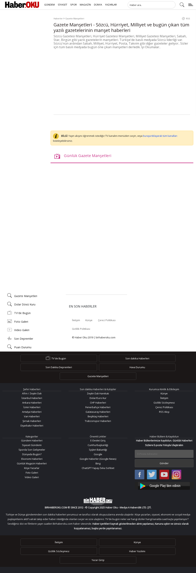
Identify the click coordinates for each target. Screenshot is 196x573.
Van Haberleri (32, 416)
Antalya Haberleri (32, 411)
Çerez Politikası (107, 320)
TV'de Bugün (22, 313)
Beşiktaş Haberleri (98, 416)
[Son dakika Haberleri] (98, 501)
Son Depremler (23, 338)
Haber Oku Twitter (152, 474)
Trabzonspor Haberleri (98, 421)
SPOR (73, 4)
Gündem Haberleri (31, 440)
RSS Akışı (164, 411)
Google (98, 454)
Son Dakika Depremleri (59, 367)
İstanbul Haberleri (31, 398)
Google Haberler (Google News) (98, 459)
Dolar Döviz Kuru (24, 304)
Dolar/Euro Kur (98, 398)
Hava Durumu (137, 367)
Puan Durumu (22, 347)
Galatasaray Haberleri (98, 411)
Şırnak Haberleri (32, 421)
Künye (88, 320)
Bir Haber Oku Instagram (176, 474)
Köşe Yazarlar (31, 468)
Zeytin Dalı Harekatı (98, 393)
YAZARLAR (111, 4)
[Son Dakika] (22, 5)
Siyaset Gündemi (32, 445)
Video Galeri (21, 330)
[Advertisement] (122, 82)
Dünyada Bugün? (32, 454)
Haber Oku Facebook (139, 474)
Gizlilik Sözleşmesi (164, 402)
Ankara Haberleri (32, 402)
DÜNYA (98, 4)
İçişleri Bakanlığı (98, 449)
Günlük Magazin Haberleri (32, 463)
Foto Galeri (21, 321)
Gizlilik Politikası (81, 328)
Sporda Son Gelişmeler (32, 449)
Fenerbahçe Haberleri (97, 407)
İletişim (76, 320)
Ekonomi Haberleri (31, 459)
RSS (188, 18)
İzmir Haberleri (31, 407)
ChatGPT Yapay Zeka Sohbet (98, 468)
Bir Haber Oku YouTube (164, 474)
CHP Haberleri (98, 402)
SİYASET (62, 4)
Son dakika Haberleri (137, 358)
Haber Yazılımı (137, 551)
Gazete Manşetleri (74, 18)
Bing (98, 463)
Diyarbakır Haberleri (31, 425)
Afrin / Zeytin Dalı (32, 393)
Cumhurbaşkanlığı (98, 445)
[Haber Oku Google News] (164, 485)
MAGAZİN (85, 4)
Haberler (58, 18)
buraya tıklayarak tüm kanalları (160, 136)
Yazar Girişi (98, 560)
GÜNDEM (49, 4)
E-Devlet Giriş (97, 440)
